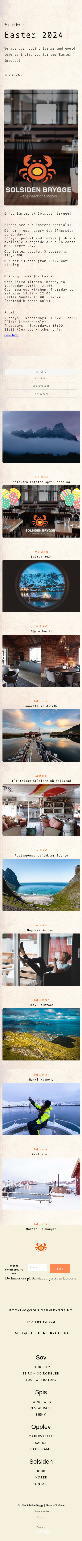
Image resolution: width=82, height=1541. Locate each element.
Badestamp (40, 1449)
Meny (41, 1414)
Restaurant (41, 1408)
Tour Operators (40, 1379)
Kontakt (41, 1483)
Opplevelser (41, 1436)
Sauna (41, 1442)
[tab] (41, 372)
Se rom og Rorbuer (41, 1373)
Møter (41, 1477)
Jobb (41, 1471)
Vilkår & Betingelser (41, 1511)
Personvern (41, 1517)
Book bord (41, 1401)
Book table (11, 335)
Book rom (41, 1367)
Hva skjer (12, 24)
